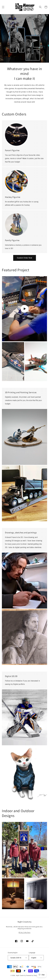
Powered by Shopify (32, 975)
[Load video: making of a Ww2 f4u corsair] (24, 308)
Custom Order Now (24, 257)
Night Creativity (21, 975)
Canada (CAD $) (15, 958)
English (33, 958)
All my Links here (24, 932)
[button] (3, 7)
